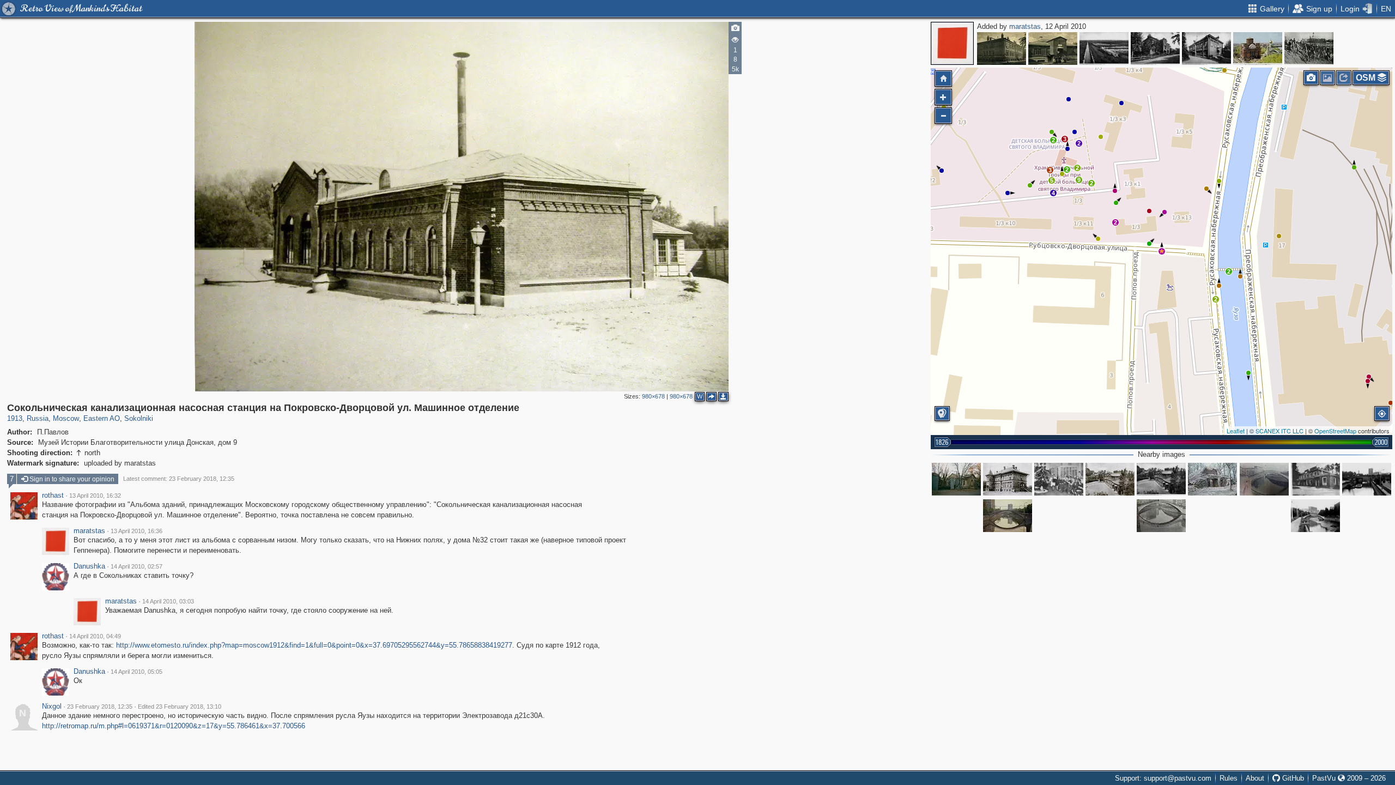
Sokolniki (138, 418)
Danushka (89, 566)
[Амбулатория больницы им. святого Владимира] (1315, 479)
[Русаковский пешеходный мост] (1264, 479)
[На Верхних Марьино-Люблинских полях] (1104, 48)
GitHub (1292, 778)
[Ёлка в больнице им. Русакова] (1058, 479)
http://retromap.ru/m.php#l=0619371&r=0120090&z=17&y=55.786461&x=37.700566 (173, 726)
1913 (14, 418)
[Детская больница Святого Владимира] (1161, 479)
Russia (37, 418)
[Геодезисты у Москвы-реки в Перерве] (1308, 48)
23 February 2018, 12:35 (99, 706)
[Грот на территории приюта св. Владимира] (1212, 479)
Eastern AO (101, 418)
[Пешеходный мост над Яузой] (1161, 515)
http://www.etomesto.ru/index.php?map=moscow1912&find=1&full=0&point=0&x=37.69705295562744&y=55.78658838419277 (314, 645)
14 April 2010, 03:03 (168, 601)
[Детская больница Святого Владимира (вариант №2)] (1110, 479)
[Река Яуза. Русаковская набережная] (1315, 515)
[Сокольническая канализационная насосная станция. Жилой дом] (1007, 479)
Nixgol (52, 706)
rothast (53, 495)
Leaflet (1236, 430)
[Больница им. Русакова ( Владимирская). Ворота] (956, 479)
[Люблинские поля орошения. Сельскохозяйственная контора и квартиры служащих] (1206, 48)
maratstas (1025, 26)
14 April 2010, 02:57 (136, 566)
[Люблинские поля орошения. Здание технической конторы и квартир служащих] (1155, 48)
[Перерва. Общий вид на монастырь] (1257, 48)
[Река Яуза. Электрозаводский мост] (1366, 479)
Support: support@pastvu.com (1163, 778)
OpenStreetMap (1335, 430)
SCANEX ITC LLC (1279, 430)
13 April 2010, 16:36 (136, 531)
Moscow (66, 418)
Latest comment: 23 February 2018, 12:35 (178, 478)
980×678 (653, 396)
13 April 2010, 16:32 (95, 495)
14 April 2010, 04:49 (95, 636)
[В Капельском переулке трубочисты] (1001, 48)
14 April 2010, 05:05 (136, 671)
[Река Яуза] (1007, 515)
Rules (1229, 778)
